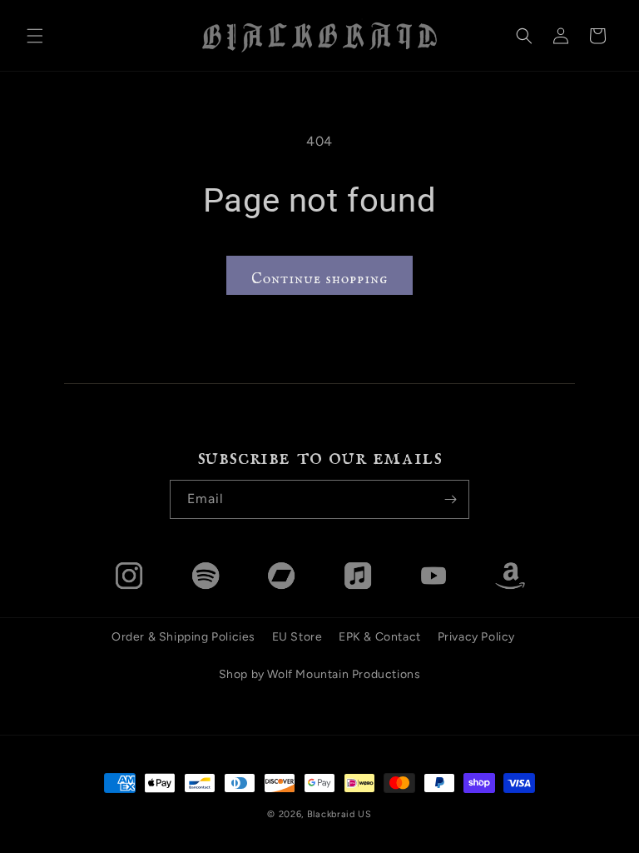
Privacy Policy (476, 637)
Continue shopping (319, 274)
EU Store (297, 637)
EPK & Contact (380, 637)
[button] (35, 35)
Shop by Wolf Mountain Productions (320, 674)
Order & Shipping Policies (183, 637)
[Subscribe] (450, 499)
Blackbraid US (339, 814)
